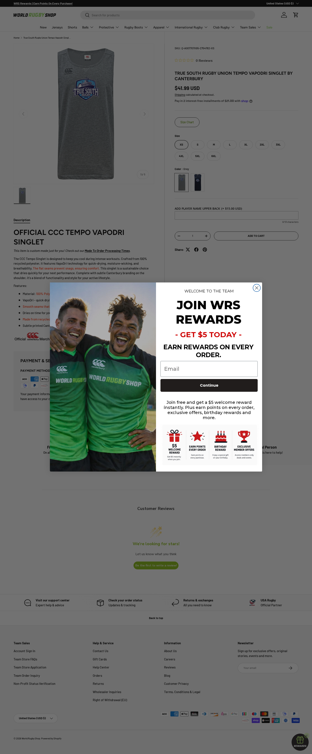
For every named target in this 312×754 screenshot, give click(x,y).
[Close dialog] (256, 288)
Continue (209, 385)
